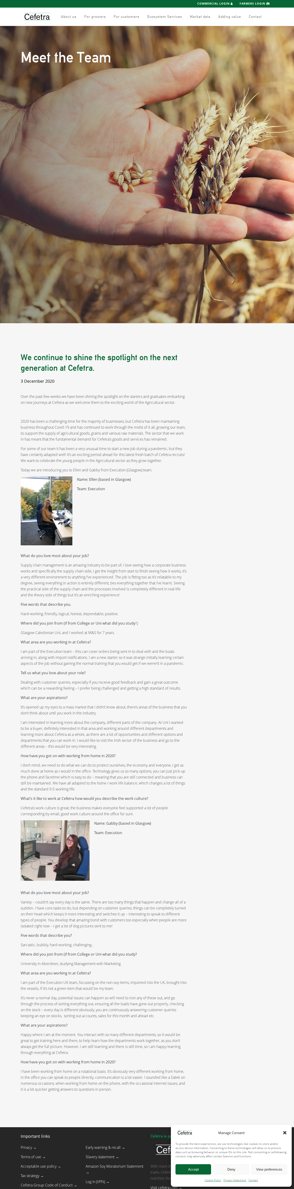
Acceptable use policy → (41, 1166)
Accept (193, 1169)
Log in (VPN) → (98, 1181)
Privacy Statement (234, 1180)
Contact (253, 1180)
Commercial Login (214, 4)
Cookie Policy (213, 1180)
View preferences (269, 1169)
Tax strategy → (32, 1175)
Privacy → (29, 1147)
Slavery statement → (102, 1156)
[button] (285, 1132)
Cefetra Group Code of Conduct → (49, 1185)
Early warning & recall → (105, 1147)
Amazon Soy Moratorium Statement (114, 1166)
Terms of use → (33, 1156)
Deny (231, 1169)
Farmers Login (253, 4)
